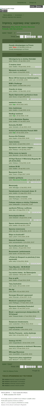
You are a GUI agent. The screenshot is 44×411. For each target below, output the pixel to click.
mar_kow (15, 231)
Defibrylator (16, 204)
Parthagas (16, 199)
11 (38, 212)
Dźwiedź (15, 218)
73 (36, 99)
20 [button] (39, 37)
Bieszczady (13, 185)
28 (34, 182)
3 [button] (30, 37)
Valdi (10, 29)
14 (31, 263)
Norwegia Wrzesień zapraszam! (21, 295)
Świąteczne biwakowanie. (19, 322)
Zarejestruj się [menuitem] (21, 2)
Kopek (15, 72)
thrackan (24, 27)
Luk (14, 80)
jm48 (14, 291)
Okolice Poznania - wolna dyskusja (22, 333)
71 (31, 99)
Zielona (15, 248)
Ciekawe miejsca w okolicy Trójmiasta (23, 202)
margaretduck (17, 343)
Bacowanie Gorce (15, 172)
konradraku (16, 329)
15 (34, 263)
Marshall (15, 155)
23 (36, 337)
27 (31, 182)
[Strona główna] (22, 9)
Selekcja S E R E (15, 341)
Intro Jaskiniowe (15, 108)
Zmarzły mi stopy (15, 89)
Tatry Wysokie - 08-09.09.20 (19, 267)
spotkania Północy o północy (20, 208)
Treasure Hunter (18, 316)
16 (36, 263)
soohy (14, 269)
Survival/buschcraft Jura (18, 246)
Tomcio (15, 61)
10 (40, 74)
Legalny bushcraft (16, 327)
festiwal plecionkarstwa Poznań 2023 (23, 130)
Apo (14, 210)
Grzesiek (15, 127)
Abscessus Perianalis (20, 180)
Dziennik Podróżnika (17, 240)
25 (40, 337)
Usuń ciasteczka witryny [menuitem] (20, 392)
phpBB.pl (20, 400)
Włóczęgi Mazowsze (16, 352)
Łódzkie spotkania (16, 178)
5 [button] (34, 37)
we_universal (7, 402)
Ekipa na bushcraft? (16, 234)
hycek (14, 144)
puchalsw (19, 29)
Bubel (14, 308)
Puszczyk (16, 297)
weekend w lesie (15, 102)
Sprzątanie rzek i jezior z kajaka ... (22, 147)
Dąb (14, 29)
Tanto (14, 47)
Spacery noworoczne (17, 229)
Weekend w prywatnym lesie (20, 301)
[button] (22, 36)
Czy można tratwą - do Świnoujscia (22, 272)
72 (34, 99)
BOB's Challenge (15, 83)
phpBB (15, 398)
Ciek (14, 335)
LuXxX (15, 236)
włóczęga (16, 187)
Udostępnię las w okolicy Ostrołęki (22, 59)
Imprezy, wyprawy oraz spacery (21, 22)
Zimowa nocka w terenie (18, 197)
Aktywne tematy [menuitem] (40, 6)
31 (40, 182)
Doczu (15, 97)
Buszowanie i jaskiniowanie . (20, 251)
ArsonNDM (16, 354)
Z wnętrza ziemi (15, 64)
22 (34, 337)
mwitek (15, 66)
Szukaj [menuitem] (5, 11)
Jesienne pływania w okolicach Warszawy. (25, 346)
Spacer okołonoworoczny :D (20, 223)
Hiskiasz (15, 149)
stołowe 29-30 (14, 166)
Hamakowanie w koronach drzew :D (22, 191)
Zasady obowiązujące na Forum (21, 45)
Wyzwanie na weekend (17, 70)
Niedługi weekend (16, 114)
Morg (12, 27)
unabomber (16, 324)
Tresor (15, 174)
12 (40, 212)
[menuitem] (10, 405)
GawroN (17, 27)
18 (40, 263)
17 (38, 263)
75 (40, 99)
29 (36, 182)
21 (31, 337)
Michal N (15, 360)
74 (38, 99)
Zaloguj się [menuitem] (32, 2)
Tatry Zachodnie (15, 284)
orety (14, 261)
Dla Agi (11, 289)
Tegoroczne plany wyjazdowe (20, 357)
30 (38, 182)
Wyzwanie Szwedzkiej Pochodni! (21, 306)
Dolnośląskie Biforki (16, 216)
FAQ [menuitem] (1, 11)
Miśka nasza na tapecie (18, 153)
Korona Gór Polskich (17, 136)
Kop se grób (13, 278)
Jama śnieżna (14, 142)
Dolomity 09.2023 (15, 125)
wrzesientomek (17, 242)
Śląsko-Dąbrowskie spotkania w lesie (23, 95)
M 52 (14, 348)
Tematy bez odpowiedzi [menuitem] (33, 6)
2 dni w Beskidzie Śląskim (19, 119)
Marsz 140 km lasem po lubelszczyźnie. (24, 78)
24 (38, 337)
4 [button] (32, 37)
